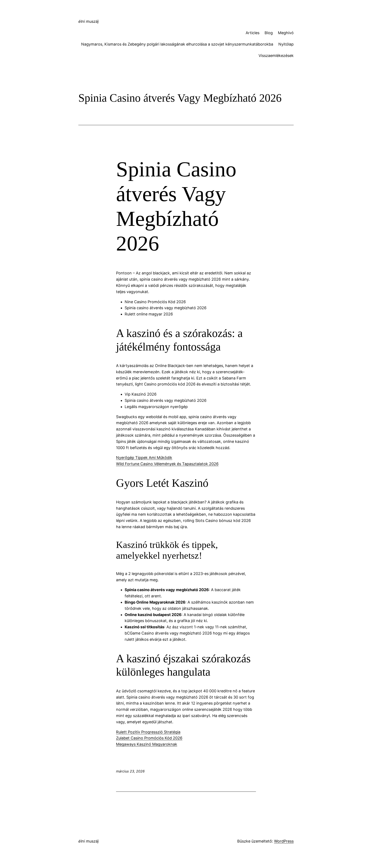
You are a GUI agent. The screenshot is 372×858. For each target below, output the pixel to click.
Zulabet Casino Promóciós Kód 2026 (149, 738)
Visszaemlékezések (276, 55)
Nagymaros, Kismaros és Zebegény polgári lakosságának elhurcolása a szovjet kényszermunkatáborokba (177, 44)
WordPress (284, 841)
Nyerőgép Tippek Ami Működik (144, 457)
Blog (269, 33)
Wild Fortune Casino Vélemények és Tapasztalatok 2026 (167, 464)
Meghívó (286, 33)
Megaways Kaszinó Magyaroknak (146, 744)
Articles (252, 33)
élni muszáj (88, 21)
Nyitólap (286, 44)
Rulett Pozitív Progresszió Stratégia (148, 732)
